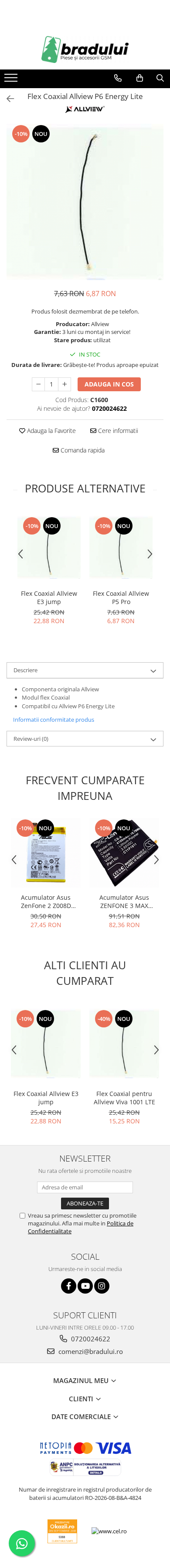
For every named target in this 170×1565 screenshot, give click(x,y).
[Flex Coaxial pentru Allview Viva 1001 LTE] (124, 1043)
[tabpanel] (85, 202)
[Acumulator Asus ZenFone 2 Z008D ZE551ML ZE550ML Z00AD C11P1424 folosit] (46, 853)
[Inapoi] (6, 99)
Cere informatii (117, 430)
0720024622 (89, 1338)
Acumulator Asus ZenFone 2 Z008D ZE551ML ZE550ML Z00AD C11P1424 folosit (46, 901)
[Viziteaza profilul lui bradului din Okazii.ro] (62, 1531)
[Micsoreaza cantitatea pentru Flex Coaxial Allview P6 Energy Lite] (38, 384)
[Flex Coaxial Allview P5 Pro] (121, 547)
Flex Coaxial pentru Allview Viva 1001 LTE (124, 1098)
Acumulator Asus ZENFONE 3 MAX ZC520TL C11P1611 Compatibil (124, 901)
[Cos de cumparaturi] (139, 78)
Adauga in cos (109, 384)
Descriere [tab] (25, 670)
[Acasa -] (85, 49)
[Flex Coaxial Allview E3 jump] (49, 547)
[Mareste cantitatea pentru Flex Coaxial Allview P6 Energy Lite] (64, 384)
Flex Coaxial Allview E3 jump (49, 597)
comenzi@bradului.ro (90, 1351)
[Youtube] (85, 1286)
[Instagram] (101, 1286)
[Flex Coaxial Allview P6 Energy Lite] (85, 202)
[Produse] (12, 80)
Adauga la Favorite (50, 430)
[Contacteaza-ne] (118, 78)
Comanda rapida (82, 450)
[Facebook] (68, 1286)
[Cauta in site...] (160, 78)
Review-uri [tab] (31, 739)
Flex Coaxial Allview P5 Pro (121, 597)
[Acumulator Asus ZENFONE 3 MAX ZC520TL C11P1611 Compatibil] (124, 853)
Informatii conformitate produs (53, 719)
